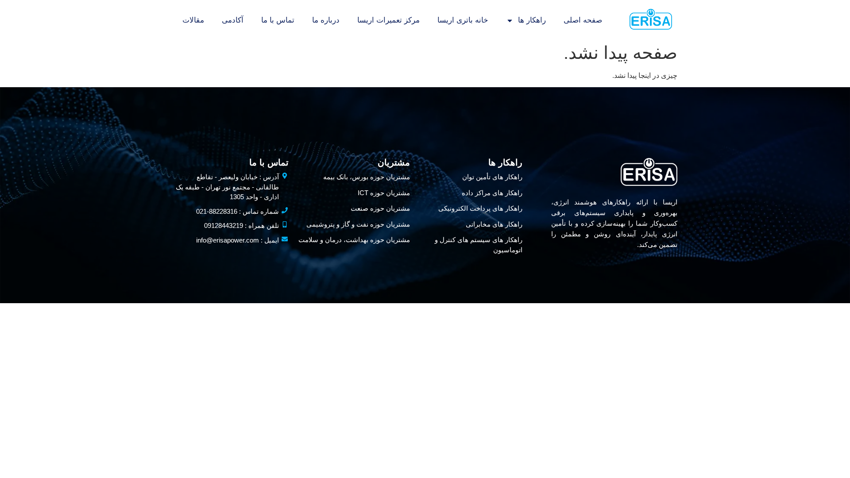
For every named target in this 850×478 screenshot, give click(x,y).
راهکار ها (532, 20)
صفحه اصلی (583, 20)
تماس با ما (277, 20)
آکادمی (232, 20)
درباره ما (326, 20)
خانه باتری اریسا (462, 20)
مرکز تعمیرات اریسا (388, 20)
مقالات (193, 20)
